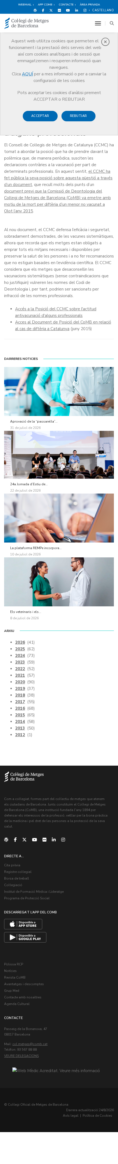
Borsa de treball (16, 878)
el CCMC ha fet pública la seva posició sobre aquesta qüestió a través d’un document (58, 178)
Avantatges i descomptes (24, 984)
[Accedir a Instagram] (83, 10)
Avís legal (70, 1115)
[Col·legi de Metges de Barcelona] (26, 23)
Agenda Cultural (17, 1004)
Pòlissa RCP (13, 964)
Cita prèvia (12, 865)
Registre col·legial (18, 872)
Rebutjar (78, 116)
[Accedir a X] (51, 10)
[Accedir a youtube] (68, 10)
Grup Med (11, 990)
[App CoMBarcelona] (23, 924)
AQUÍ (27, 74)
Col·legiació (13, 885)
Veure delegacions (21, 1056)
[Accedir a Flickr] (59, 10)
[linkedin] (54, 840)
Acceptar (40, 116)
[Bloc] (35, 10)
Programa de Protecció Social (27, 898)
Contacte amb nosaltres (22, 997)
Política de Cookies (97, 1115)
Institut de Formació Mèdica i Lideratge (34, 891)
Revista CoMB (15, 977)
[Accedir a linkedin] (76, 10)
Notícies (10, 971)
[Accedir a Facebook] (43, 10)
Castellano (103, 10)
